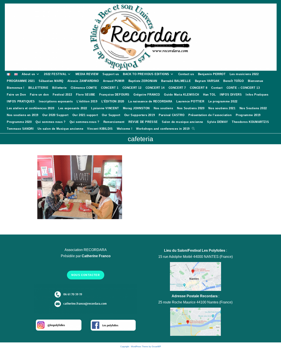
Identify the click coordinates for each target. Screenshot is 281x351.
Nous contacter (85, 275)
